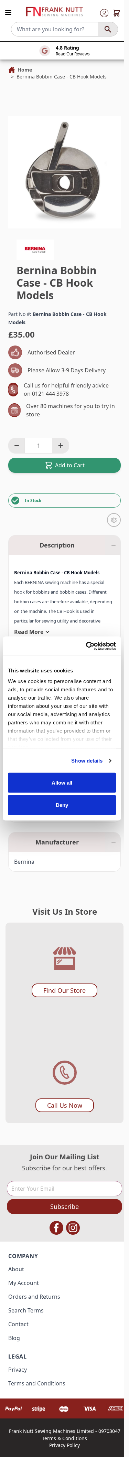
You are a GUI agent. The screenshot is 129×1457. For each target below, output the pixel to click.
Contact (18, 1324)
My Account (23, 1283)
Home (25, 69)
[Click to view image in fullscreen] (64, 172)
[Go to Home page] (54, 11)
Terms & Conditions (64, 1438)
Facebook (56, 1228)
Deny (62, 805)
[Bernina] (35, 250)
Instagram (73, 1228)
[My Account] (104, 13)
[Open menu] (8, 12)
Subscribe (64, 1206)
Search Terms (26, 1310)
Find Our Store (64, 990)
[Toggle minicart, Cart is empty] (116, 13)
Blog (14, 1338)
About (16, 1269)
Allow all (62, 782)
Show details (87, 761)
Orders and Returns (34, 1296)
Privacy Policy (64, 1445)
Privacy (17, 1369)
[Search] (108, 29)
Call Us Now (64, 1105)
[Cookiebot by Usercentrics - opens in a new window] (87, 646)
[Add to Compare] (114, 520)
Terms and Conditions (36, 1383)
